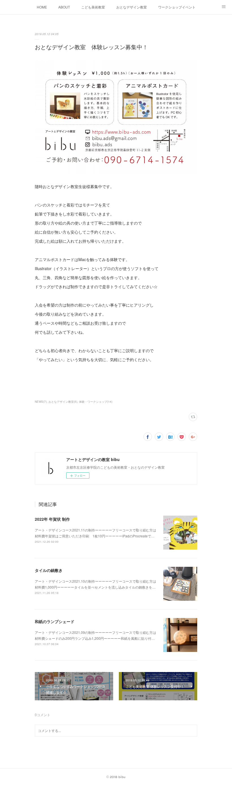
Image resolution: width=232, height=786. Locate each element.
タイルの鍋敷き (49, 570)
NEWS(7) (41, 402)
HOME (42, 7)
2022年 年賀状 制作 (52, 519)
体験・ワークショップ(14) (95, 402)
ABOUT (64, 7)
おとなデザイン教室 (131, 7)
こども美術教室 (93, 7)
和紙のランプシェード (54, 621)
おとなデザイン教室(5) (62, 402)
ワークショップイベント (177, 7)
